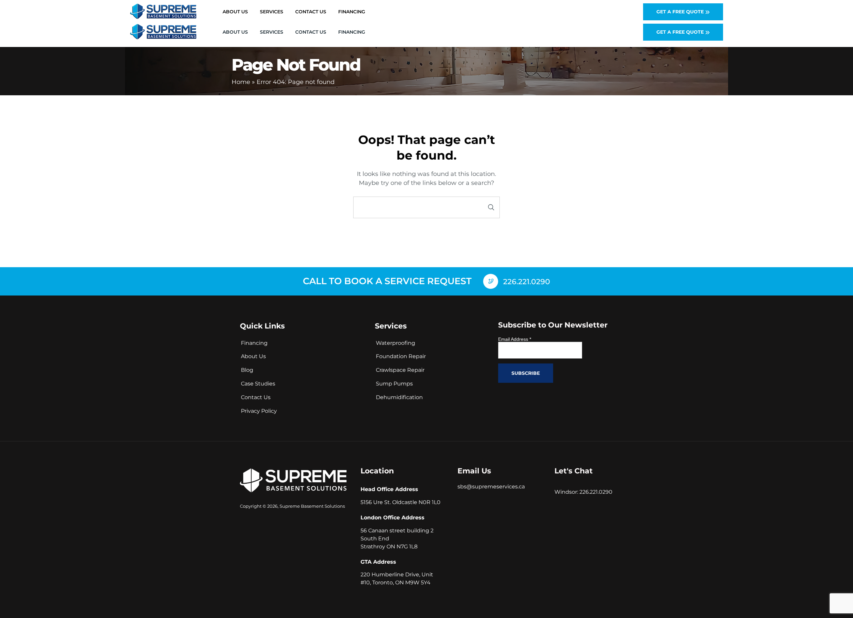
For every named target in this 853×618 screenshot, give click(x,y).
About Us (235, 32)
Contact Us (310, 32)
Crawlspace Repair (400, 370)
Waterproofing (395, 343)
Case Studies (258, 383)
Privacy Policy (259, 411)
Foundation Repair (401, 356)
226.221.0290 (595, 492)
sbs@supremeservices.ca (491, 486)
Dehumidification (399, 397)
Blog (247, 370)
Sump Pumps (394, 383)
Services (271, 32)
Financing (351, 32)
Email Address (514, 339)
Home (241, 82)
